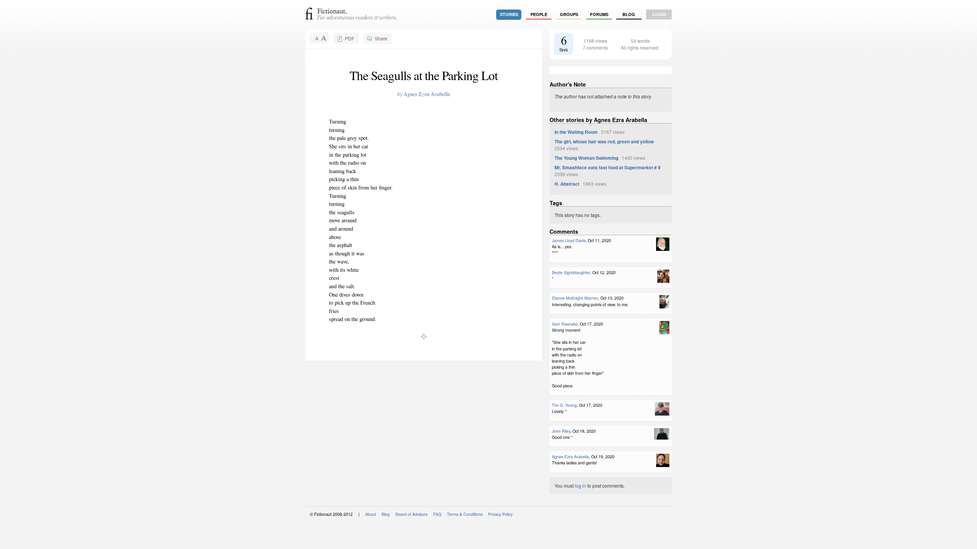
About (370, 514)
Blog (628, 14)
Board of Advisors (411, 514)
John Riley (561, 431)
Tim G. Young (564, 405)
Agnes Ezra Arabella (427, 94)
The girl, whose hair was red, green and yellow (604, 141)
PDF (349, 38)
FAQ (437, 514)
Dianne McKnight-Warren (575, 298)
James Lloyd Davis (568, 240)
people (538, 14)
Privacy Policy (500, 514)
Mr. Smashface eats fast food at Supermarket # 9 (608, 167)
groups (569, 14)
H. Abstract (567, 183)
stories (509, 14)
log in (580, 485)
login (659, 14)
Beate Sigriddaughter (571, 272)
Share (381, 38)
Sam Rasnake (564, 324)
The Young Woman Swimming (586, 157)
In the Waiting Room (576, 131)
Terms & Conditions (464, 514)
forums (599, 14)
